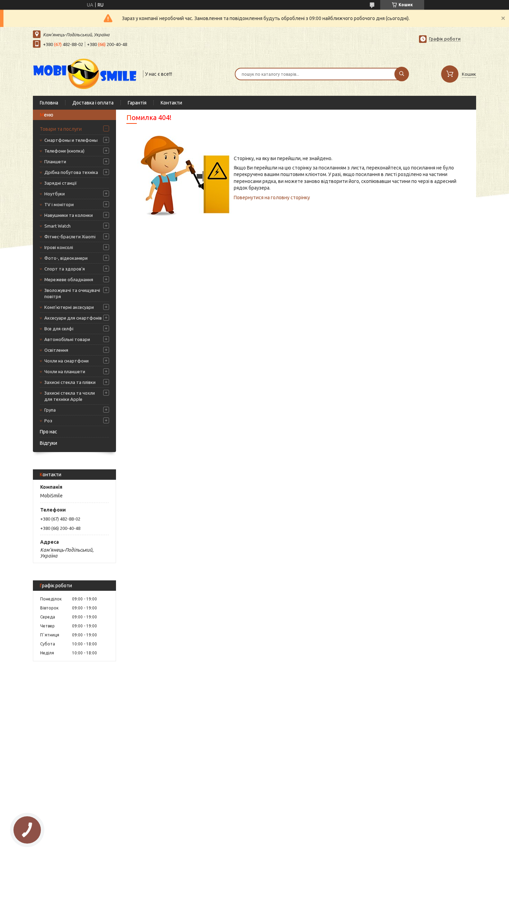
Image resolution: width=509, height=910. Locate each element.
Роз (48, 420)
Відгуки (48, 443)
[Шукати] (401, 74)
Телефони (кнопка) (64, 150)
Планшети (55, 161)
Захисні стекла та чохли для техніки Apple (69, 396)
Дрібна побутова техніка (71, 172)
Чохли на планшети (64, 371)
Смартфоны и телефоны (71, 140)
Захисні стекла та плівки (70, 382)
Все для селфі (58, 328)
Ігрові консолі (58, 247)
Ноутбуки (54, 193)
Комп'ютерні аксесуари (69, 307)
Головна (49, 102)
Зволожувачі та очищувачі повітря (72, 293)
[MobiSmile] (85, 73)
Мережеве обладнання (68, 279)
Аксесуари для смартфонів (73, 317)
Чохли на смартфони (66, 360)
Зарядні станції (60, 183)
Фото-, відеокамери (66, 258)
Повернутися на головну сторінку (272, 197)
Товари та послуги (61, 129)
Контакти (171, 102)
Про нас (48, 431)
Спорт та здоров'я (64, 268)
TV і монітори (59, 204)
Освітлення (56, 350)
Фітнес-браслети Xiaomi (70, 236)
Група (50, 409)
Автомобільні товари (67, 339)
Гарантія (137, 102)
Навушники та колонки (68, 215)
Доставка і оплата (93, 102)
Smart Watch (57, 225)
